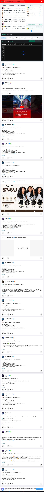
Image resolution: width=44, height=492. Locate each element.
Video (23, 37)
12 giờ (6, 451)
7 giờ (5, 301)
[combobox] (14, 1)
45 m (5, 84)
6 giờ (5, 282)
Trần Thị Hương (32, 7)
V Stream (7, 82)
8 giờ (5, 320)
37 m (5, 65)
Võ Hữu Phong (32, 9)
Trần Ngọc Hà (32, 11)
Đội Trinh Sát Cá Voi (9, 124)
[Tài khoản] (42, 1)
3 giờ (5, 163)
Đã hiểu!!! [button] (38, 489)
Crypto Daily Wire (8, 337)
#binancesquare (4, 153)
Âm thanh (29, 37)
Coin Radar (7, 412)
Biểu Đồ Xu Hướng (31, 41)
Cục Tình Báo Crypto (9, 281)
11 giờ (6, 395)
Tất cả (4, 37)
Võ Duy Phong (32, 13)
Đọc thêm (3, 94)
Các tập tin (36, 37)
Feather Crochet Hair (9, 237)
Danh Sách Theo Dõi (39, 41)
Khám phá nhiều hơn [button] (4, 489)
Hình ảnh (16, 37)
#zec (13, 153)
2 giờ (5, 144)
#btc (13, 228)
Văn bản (10, 37)
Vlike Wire (7, 143)
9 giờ (5, 357)
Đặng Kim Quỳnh (33, 15)
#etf (15, 153)
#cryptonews (10, 153)
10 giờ (6, 376)
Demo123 (31, 28)
